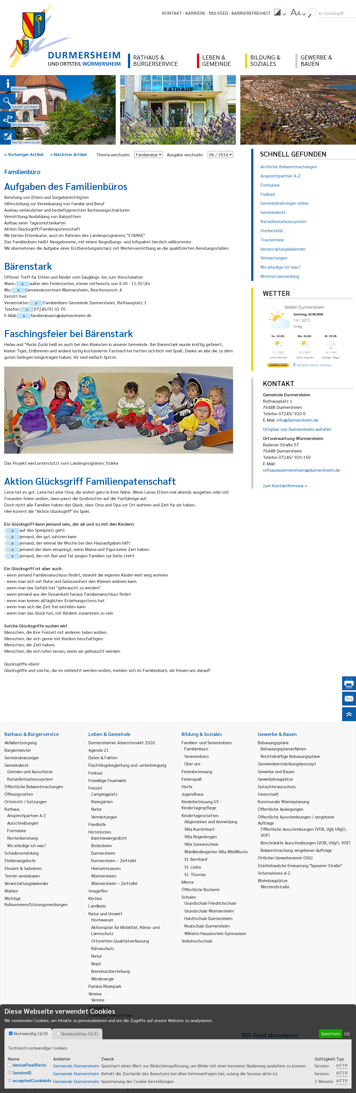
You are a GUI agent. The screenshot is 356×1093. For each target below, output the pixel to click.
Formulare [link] (16, 830)
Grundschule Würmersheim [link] (209, 911)
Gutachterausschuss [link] (277, 786)
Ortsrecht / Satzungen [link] (25, 801)
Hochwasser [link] (102, 920)
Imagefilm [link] (98, 891)
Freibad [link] (95, 773)
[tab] (28, 1033)
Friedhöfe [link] (97, 824)
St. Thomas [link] (195, 874)
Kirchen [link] (95, 898)
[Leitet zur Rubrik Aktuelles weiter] (8, 83)
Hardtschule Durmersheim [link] (208, 918)
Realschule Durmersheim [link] (207, 926)
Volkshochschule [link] (197, 941)
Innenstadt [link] (268, 794)
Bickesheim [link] (101, 845)
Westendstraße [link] (275, 886)
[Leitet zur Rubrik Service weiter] (8, 119)
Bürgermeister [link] (17, 750)
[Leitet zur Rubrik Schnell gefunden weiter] (8, 101)
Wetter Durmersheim (304, 307)
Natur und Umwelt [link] (105, 913)
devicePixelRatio (29, 1065)
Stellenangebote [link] (20, 860)
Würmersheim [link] (104, 876)
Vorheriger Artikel (24, 154)
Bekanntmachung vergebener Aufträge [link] (296, 850)
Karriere (195, 13)
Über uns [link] (192, 763)
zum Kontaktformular (283, 485)
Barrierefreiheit (251, 13)
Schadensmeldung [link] (21, 853)
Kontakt (172, 13)
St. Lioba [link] (192, 867)
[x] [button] (347, 1033)
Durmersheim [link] (103, 853)
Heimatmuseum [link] (106, 868)
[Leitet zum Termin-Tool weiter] (8, 137)
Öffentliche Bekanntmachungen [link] (33, 786)
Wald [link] (96, 963)
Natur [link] (96, 809)
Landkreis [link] (97, 906)
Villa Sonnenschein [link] (201, 844)
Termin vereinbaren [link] (22, 876)
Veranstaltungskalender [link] (26, 883)
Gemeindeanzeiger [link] (21, 757)
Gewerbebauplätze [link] (275, 779)
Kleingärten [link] (102, 801)
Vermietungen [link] (104, 817)
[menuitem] (280, 13)
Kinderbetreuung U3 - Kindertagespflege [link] (201, 804)
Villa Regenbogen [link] (200, 836)
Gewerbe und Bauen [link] (276, 771)
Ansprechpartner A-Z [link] (26, 815)
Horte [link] (187, 786)
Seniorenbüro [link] (196, 756)
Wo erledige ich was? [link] (26, 845)
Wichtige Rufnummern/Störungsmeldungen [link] (36, 901)
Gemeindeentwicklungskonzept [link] (287, 763)
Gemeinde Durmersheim (76, 1066)
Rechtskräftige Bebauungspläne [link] (290, 756)
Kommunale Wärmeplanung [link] (283, 801)
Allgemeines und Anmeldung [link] (210, 821)
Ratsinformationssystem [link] (30, 779)
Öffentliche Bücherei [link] (200, 889)
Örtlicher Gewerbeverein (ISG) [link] (285, 857)
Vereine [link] (98, 1000)
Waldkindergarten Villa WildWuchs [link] (216, 851)
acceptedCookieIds (32, 1080)
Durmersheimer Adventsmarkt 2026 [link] (121, 742)
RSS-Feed (218, 13)
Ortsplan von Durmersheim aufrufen (297, 429)
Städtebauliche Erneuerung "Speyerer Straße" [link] (300, 865)
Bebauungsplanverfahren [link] (283, 748)
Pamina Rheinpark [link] (104, 986)
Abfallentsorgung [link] (20, 742)
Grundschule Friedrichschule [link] (210, 903)
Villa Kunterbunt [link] (199, 829)
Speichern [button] (330, 1033)
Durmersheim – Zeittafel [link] (113, 860)
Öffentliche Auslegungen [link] (280, 809)
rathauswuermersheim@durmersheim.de (301, 470)
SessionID (22, 1072)
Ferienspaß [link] (192, 779)
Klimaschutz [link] (102, 948)
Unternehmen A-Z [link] (274, 873)
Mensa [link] (188, 882)
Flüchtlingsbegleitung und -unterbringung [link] (127, 765)
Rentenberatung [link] (22, 838)
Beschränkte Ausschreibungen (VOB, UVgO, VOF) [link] (305, 842)
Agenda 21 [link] (98, 750)
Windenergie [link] (102, 978)
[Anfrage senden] (349, 704)
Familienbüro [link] (196, 748)
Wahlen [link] (11, 891)
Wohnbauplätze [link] (273, 880)
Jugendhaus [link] (193, 794)
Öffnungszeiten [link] (18, 794)
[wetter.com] (278, 366)
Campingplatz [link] (104, 794)
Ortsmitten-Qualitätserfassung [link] (120, 941)
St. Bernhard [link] (195, 859)
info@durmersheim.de (297, 420)
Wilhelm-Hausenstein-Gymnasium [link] (215, 933)
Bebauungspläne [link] (273, 742)
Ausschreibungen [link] (22, 823)
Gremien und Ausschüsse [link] (30, 771)
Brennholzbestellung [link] (110, 971)
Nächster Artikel (68, 154)
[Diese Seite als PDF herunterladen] (349, 688)
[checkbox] (11, 1033)
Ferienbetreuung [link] (197, 771)
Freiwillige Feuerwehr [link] (107, 780)
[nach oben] (349, 719)
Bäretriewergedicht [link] (109, 838)
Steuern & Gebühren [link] (23, 868)
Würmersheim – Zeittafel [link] (114, 883)
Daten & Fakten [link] (102, 757)
